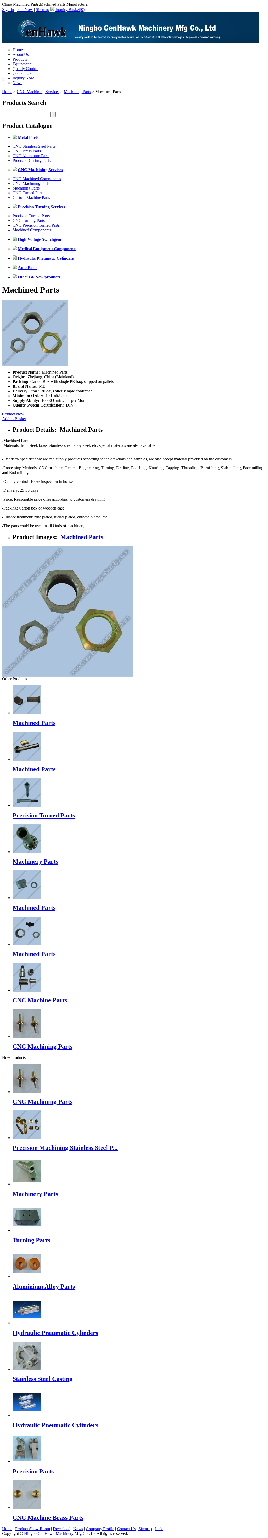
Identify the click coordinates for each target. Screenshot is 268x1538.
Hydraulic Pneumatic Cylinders (55, 1332)
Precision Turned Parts (31, 216)
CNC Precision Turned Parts (36, 225)
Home (18, 50)
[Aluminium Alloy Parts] (27, 1276)
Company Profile (100, 1528)
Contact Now (13, 414)
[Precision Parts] (27, 1461)
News (17, 83)
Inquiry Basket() (70, 9)
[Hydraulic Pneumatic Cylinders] (27, 1322)
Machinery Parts (35, 861)
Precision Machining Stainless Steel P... (65, 1147)
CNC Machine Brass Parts (48, 1517)
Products (20, 59)
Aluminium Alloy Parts (44, 1286)
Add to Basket (14, 418)
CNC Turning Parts (29, 220)
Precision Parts (33, 1471)
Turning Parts (31, 1240)
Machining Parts (77, 91)
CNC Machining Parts (31, 183)
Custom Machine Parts (31, 197)
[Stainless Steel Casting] (27, 1369)
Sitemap (42, 9)
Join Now (25, 9)
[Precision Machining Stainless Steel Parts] (27, 1137)
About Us (21, 54)
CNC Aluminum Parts (31, 155)
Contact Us (22, 73)
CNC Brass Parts (27, 151)
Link (159, 1528)
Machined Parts (81, 537)
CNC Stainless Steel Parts (34, 146)
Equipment (22, 64)
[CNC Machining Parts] (27, 1091)
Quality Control (25, 68)
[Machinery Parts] (27, 1184)
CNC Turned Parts (28, 193)
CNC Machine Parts (40, 1000)
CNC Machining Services (38, 91)
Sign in (8, 9)
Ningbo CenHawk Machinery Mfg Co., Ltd (60, 1533)
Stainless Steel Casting (42, 1378)
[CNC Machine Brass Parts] (27, 1507)
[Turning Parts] (27, 1230)
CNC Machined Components (37, 178)
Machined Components (32, 230)
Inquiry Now (23, 78)
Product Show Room (32, 1528)
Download (61, 1528)
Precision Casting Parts (32, 160)
